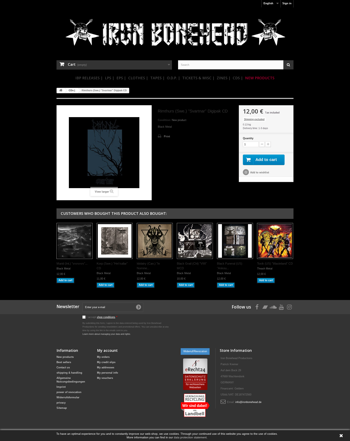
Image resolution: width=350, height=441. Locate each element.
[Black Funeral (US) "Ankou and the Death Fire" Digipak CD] (235, 241)
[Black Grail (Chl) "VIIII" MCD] (195, 241)
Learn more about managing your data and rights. (106, 334)
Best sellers (64, 362)
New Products (259, 77)
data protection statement (190, 437)
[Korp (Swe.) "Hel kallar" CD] (115, 241)
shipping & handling (69, 372)
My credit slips (106, 362)
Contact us (63, 367)
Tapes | (157, 77)
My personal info (107, 372)
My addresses (105, 367)
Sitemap (62, 407)
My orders (103, 356)
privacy (61, 402)
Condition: (164, 120)
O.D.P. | (173, 77)
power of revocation (69, 392)
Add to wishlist (259, 172)
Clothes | (138, 77)
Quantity (248, 138)
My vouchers (105, 378)
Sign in (286, 3)
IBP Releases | (89, 77)
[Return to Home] (61, 90)
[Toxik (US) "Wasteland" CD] (275, 241)
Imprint (61, 386)
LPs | (109, 77)
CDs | (238, 77)
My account (107, 350)
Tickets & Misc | (198, 77)
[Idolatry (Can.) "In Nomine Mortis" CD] (155, 241)
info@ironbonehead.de (248, 402)
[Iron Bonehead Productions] (175, 34)
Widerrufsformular (68, 397)
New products (65, 356)
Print (167, 136)
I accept (101, 317)
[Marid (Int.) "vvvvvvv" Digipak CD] (75, 241)
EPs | (121, 77)
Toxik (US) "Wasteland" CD (275, 263)
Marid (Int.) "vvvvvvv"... (72, 263)
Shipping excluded (254, 119)
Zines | (223, 77)
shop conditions (106, 317)
